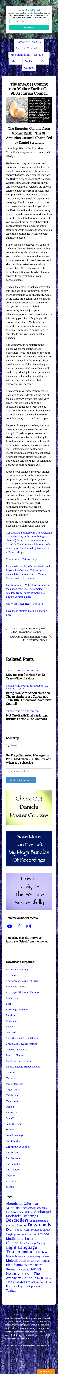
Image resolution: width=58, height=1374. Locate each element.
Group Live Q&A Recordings (21, 1044)
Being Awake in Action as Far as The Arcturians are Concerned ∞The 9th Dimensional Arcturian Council (28, 698)
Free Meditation (20, 54)
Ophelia (10, 1106)
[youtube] (10, 926)
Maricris (10, 1078)
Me (13, 61)
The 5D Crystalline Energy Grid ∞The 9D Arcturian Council (28, 630)
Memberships (13, 1101)
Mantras (10, 1072)
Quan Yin (11, 1118)
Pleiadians (11, 1112)
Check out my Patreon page (21, 559)
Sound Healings (14, 1135)
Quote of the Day (15, 671)
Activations (12, 975)
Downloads (12, 1021)
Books (28, 61)
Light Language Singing (19, 1061)
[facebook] (19, 926)
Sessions (11, 1129)
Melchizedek (13, 1095)
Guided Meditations (16, 1049)
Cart (44, 61)
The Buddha (12, 1152)
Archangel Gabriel (16, 986)
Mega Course (13, 1089)
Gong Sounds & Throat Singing (23, 1038)
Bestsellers (12, 998)
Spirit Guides (13, 1141)
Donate (38, 54)
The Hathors (12, 1169)
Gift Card (11, 1032)
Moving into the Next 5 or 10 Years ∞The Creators (25, 676)
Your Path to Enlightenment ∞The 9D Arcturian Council (28, 638)
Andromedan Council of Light (22, 981)
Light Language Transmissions (23, 1066)
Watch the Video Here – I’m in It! (24, 604)
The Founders (13, 1164)
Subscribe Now (29, 27)
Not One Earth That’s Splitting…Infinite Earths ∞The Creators (27, 717)
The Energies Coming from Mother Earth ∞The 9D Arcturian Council (28, 88)
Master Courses (14, 1084)
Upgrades (11, 1181)
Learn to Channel (26, 48)
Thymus (10, 1175)
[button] (29, 10)
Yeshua (10, 1187)
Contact (29, 67)
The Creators (32, 671)
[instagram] (29, 926)
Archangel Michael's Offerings (22, 992)
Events (9, 1026)
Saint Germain (14, 1124)
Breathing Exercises (17, 1009)
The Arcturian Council (18, 1147)
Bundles (10, 1015)
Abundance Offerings (17, 969)
